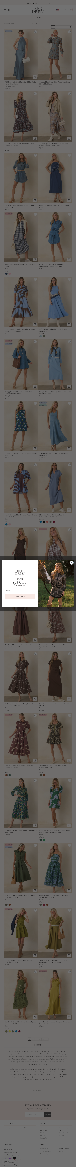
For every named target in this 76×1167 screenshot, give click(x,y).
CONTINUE (20, 596)
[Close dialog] (71, 562)
